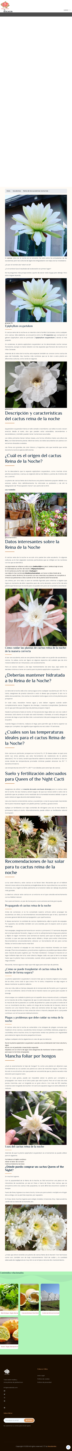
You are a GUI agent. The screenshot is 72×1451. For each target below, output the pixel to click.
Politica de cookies (43, 1379)
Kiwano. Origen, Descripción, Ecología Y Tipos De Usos (16, 1346)
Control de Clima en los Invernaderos (53, 1313)
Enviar (30, 1420)
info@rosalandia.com (11, 1387)
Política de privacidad (44, 1382)
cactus (10, 258)
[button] (67, 10)
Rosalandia (52, 1446)
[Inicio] (5, 4)
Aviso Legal (41, 1376)
